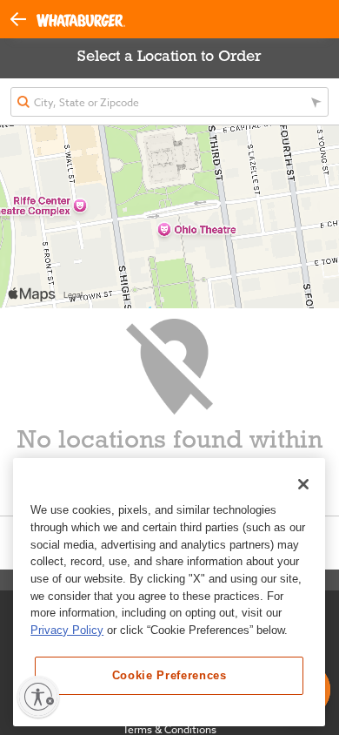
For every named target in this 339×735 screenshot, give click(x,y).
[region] (169, 592)
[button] (23, 18)
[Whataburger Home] (81, 19)
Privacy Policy (66, 630)
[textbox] (169, 102)
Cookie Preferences (169, 675)
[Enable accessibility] (38, 697)
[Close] (303, 484)
